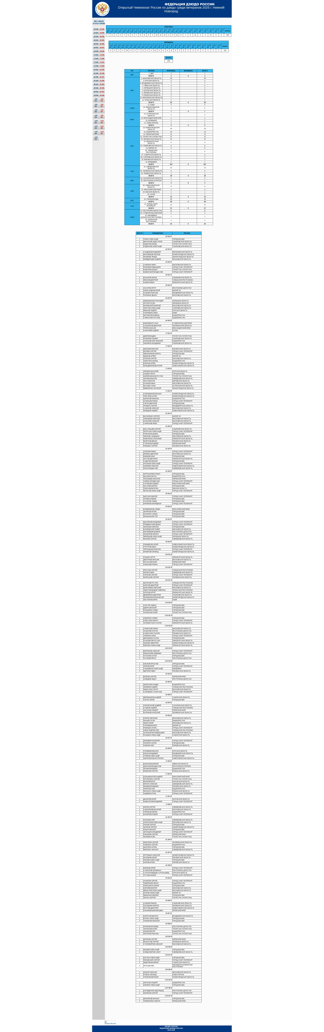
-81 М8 (101, 81)
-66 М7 (101, 47)
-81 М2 (96, 73)
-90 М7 (101, 92)
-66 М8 (101, 51)
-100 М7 (101, 111)
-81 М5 (101, 70)
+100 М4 (96, 138)
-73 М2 (96, 58)
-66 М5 (101, 40)
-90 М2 (96, 88)
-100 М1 (95, 100)
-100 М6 (101, 105)
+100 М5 (102, 122)
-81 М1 (96, 70)
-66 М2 (96, 44)
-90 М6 (101, 88)
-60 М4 (96, 36)
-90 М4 (96, 95)
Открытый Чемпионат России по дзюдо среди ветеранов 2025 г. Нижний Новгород (171, 9)
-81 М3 (96, 77)
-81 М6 (101, 73)
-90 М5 (101, 84)
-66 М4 (96, 51)
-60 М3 (96, 33)
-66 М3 (96, 47)
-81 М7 (101, 77)
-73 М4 (96, 66)
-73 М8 (101, 66)
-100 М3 (95, 111)
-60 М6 (101, 33)
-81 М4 (96, 81)
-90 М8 (101, 95)
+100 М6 (102, 127)
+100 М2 (96, 127)
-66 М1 (96, 40)
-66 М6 (101, 44)
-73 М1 (96, 55)
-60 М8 (101, 36)
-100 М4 (95, 116)
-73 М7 (101, 62)
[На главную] (102, 6)
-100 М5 (101, 100)
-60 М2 (96, 29)
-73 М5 (101, 55)
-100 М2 (95, 105)
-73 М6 (101, 58)
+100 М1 (96, 122)
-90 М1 (96, 84)
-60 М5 (101, 29)
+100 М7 (102, 132)
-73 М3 (96, 62)
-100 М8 (101, 116)
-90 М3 (96, 92)
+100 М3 (96, 132)
